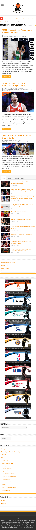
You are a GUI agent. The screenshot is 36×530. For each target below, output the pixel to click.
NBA (2, 457)
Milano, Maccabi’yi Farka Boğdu (19, 211)
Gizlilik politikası (5, 268)
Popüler (10, 178)
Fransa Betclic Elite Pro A (8, 482)
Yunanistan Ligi (6, 479)
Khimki (10, 36)
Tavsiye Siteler (5, 265)
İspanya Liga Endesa (7, 471)
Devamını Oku (6, 76)
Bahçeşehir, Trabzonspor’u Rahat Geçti (21, 234)
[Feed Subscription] (35, 25)
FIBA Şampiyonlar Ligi (7, 463)
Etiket (22, 178)
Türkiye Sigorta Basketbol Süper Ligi (10, 451)
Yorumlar (16, 178)
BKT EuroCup (4, 460)
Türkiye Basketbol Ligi (8, 468)
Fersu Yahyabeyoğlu (7, 35)
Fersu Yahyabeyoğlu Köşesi (8, 262)
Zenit (31, 89)
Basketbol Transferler (8, 89)
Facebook (3, 503)
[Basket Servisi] (18, 7)
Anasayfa (3, 22)
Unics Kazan (23, 89)
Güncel (3, 178)
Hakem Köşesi (6, 490)
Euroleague (6, 36)
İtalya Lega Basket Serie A (9, 476)
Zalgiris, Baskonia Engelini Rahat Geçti (21, 219)
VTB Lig (14, 36)
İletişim (3, 271)
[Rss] (18, 518)
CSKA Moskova (6, 141)
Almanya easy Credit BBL (9, 473)
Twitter (3, 500)
